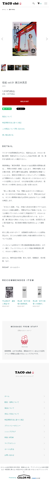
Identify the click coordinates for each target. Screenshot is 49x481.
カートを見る (9, 449)
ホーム (4, 9)
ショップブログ (10, 431)
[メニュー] (45, 3)
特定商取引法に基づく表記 (11, 122)
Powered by (12, 477)
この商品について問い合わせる (13, 129)
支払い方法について (12, 414)
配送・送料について (12, 402)
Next (46, 38)
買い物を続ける (7, 135)
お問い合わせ (9, 455)
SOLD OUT (24, 101)
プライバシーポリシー (13, 425)
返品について (7, 116)
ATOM (11, 437)
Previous (2, 38)
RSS (6, 437)
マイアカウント (10, 443)
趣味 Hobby (12, 9)
